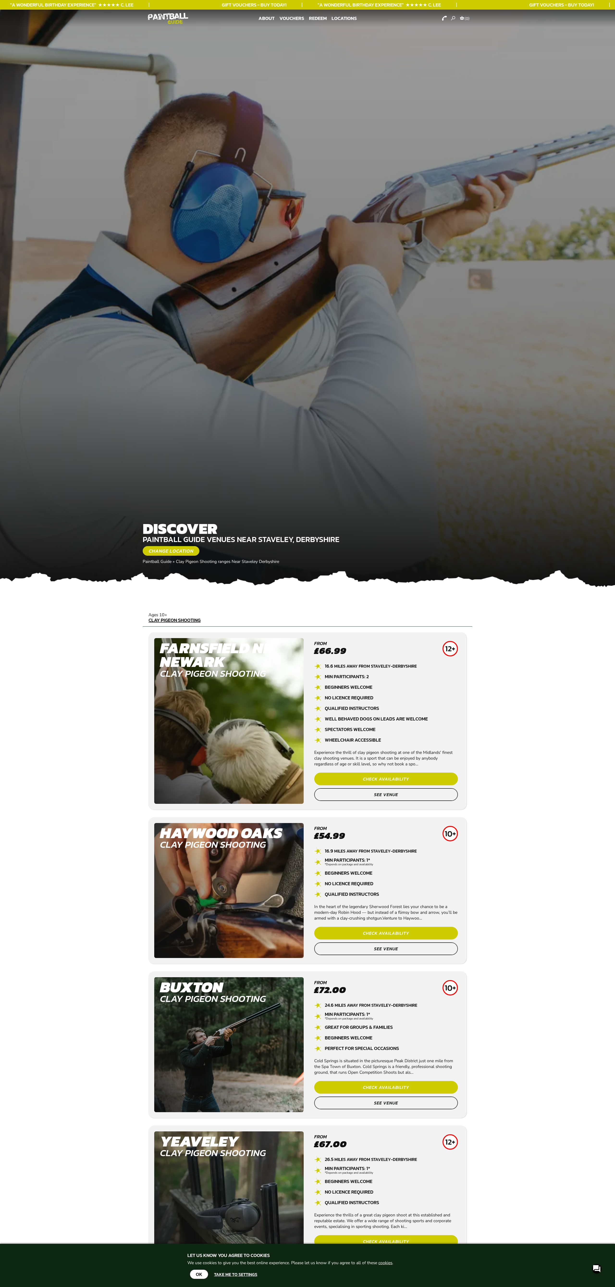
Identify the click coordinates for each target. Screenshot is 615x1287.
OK (199, 1274)
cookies (385, 1263)
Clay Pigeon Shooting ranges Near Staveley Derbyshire (227, 561)
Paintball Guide (157, 561)
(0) (467, 18)
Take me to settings (235, 1274)
